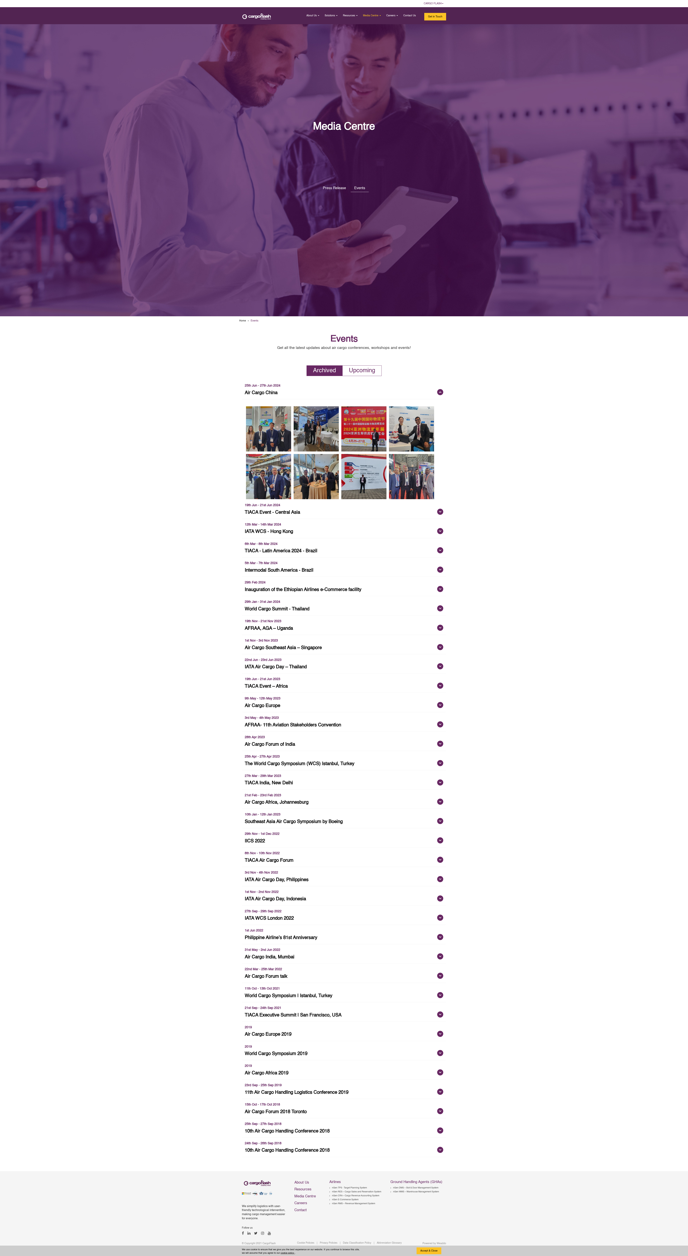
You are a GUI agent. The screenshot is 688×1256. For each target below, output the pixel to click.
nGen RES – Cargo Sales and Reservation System (356, 1192)
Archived (324, 371)
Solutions (330, 15)
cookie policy (288, 1253)
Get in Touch (435, 16)
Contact (300, 1210)
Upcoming (362, 371)
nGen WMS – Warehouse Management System (416, 1192)
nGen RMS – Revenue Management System (353, 1204)
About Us (311, 15)
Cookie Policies (305, 1243)
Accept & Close (429, 1251)
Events (359, 188)
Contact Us (409, 15)
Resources (349, 15)
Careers (391, 15)
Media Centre (371, 15)
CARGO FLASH (433, 3)
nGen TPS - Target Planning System (349, 1188)
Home (242, 321)
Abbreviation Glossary (389, 1243)
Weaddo (441, 1243)
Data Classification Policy (357, 1243)
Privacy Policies (328, 1243)
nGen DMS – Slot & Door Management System (415, 1188)
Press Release (335, 188)
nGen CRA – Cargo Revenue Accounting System (355, 1196)
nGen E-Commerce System (345, 1200)
